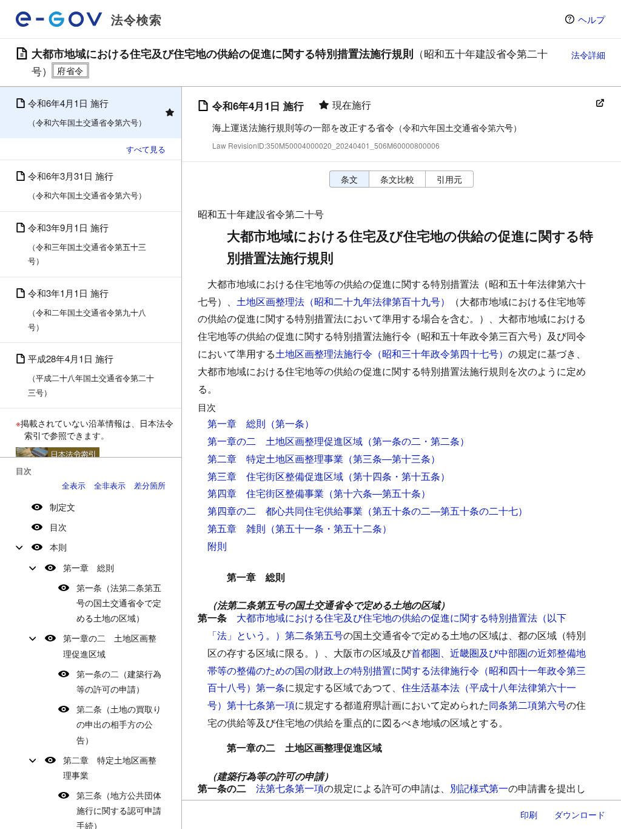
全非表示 (110, 485)
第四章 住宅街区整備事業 (265, 493)
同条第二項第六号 (527, 705)
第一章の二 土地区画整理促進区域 (109, 645)
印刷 (528, 814)
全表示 (74, 485)
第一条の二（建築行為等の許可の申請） (118, 681)
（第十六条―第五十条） (377, 493)
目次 (58, 527)
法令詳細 (588, 55)
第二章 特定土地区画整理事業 (109, 767)
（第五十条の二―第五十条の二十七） (445, 511)
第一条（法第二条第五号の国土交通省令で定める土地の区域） (118, 602)
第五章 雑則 (236, 528)
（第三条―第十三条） (391, 458)
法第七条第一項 (290, 788)
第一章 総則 (88, 567)
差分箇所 (150, 485)
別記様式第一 (479, 788)
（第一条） (290, 423)
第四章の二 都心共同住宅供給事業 (285, 511)
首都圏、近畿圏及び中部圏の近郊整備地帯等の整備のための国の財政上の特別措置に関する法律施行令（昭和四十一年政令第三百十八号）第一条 (396, 670)
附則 (217, 546)
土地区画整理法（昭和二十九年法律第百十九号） (343, 301)
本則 (58, 547)
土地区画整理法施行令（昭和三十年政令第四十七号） (391, 353)
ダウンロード (579, 814)
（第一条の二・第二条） (416, 441)
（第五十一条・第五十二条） (329, 528)
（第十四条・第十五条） (396, 476)
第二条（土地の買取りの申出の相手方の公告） (118, 724)
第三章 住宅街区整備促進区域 (275, 476)
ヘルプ (591, 19)
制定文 (62, 507)
